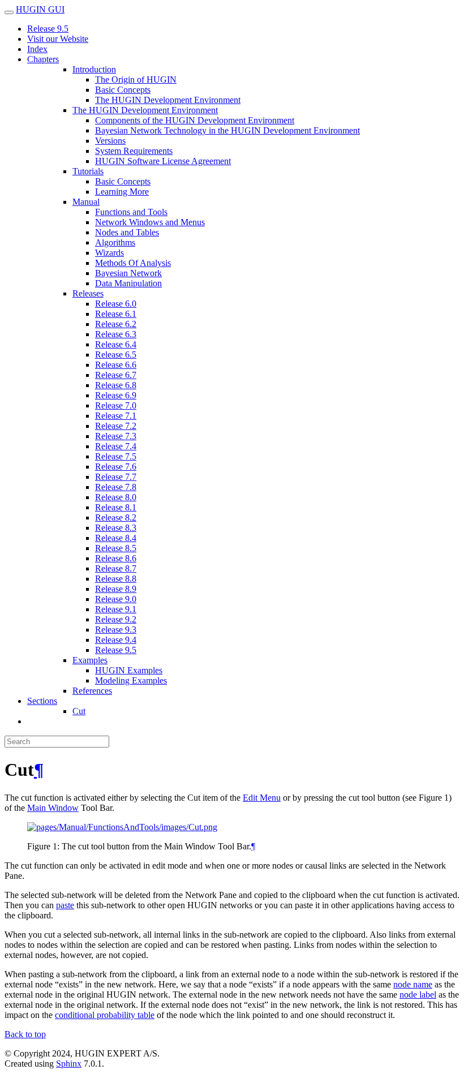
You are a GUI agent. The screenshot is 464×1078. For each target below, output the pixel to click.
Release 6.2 (115, 324)
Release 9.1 (115, 609)
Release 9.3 (115, 629)
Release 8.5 (115, 548)
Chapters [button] (43, 59)
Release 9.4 (115, 640)
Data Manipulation (128, 283)
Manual (86, 202)
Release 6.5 (115, 354)
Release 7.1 (115, 415)
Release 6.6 (115, 365)
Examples (90, 660)
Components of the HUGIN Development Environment (194, 120)
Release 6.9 (115, 395)
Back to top (25, 1034)
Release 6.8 (115, 385)
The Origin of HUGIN (136, 79)
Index (37, 49)
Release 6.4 (115, 344)
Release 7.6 (115, 466)
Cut (78, 711)
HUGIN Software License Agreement (163, 161)
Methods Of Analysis (133, 263)
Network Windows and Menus (150, 222)
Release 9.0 (115, 599)
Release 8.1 (115, 507)
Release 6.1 (115, 314)
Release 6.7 (115, 375)
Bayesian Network (128, 273)
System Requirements (134, 151)
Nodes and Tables (127, 232)
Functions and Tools (131, 212)
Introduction (94, 69)
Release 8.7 (115, 568)
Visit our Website (57, 39)
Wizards (109, 252)
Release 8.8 (115, 578)
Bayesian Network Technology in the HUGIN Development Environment (227, 130)
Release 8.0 (115, 497)
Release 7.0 (115, 405)
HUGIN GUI (40, 9)
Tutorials (88, 171)
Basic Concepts (123, 90)
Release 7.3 (115, 436)
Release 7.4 (115, 446)
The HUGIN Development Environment (167, 100)
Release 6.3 (115, 334)
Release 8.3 (115, 527)
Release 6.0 (115, 303)
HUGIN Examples (128, 670)
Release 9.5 (47, 28)
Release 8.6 (115, 558)
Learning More (122, 191)
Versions (110, 140)
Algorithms (115, 242)
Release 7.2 (115, 426)
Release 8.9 (115, 589)
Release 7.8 (115, 487)
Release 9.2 (115, 619)
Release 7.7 (115, 477)
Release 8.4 (115, 538)
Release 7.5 (115, 456)
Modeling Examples (131, 680)
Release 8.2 (115, 517)
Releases (88, 293)
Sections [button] (42, 701)
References (92, 690)
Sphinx (68, 1063)
